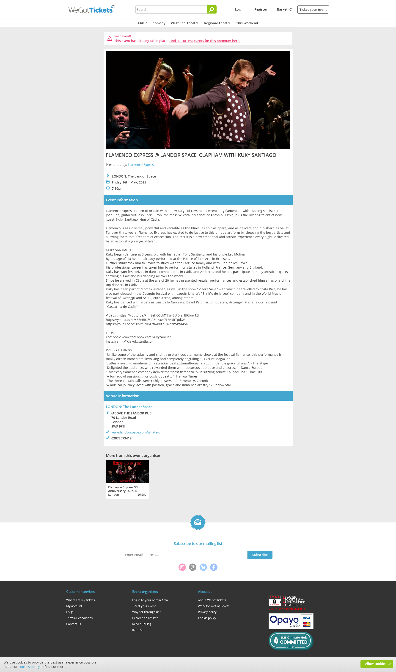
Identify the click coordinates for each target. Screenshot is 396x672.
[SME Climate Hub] (291, 649)
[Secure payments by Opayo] (291, 628)
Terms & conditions (79, 618)
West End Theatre (185, 23)
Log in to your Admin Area (150, 600)
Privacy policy (207, 612)
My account (74, 606)
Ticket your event (313, 9)
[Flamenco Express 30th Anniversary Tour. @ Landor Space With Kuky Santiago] (127, 471)
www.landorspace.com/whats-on (136, 432)
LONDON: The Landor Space (129, 406)
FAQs (69, 612)
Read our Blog (141, 624)
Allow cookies (375, 663)
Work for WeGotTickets (213, 606)
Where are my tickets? (81, 600)
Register (260, 9)
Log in (240, 9)
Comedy (159, 23)
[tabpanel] (127, 479)
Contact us (73, 624)
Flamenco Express (141, 164)
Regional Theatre (217, 23)
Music (142, 23)
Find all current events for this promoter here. (204, 41)
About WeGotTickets (212, 600)
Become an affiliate (145, 618)
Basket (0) (284, 9)
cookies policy (29, 666)
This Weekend (247, 23)
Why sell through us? (146, 612)
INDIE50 (137, 630)
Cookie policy (207, 618)
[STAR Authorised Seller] (287, 610)
